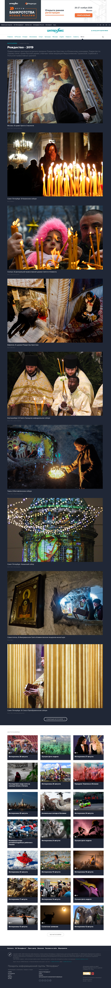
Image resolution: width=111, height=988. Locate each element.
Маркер (10, 977)
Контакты (10, 948)
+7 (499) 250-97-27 (67, 961)
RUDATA (41, 975)
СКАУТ (10, 975)
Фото (82, 37)
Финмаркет (49, 25)
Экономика (33, 37)
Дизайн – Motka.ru (87, 981)
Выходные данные (87, 979)
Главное (10, 37)
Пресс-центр (32, 948)
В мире (25, 37)
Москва (55, 37)
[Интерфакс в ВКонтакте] (45, 980)
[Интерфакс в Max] (50, 980)
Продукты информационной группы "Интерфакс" (33, 966)
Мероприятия (62, 948)
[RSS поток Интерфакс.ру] (48, 980)
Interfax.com (28, 25)
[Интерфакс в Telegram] (42, 980)
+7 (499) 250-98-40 (54, 961)
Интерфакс (55, 30)
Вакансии (40, 948)
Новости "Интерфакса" (44, 972)
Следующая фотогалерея (55, 719)
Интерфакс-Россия (38, 25)
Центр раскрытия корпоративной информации (50, 977)
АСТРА (10, 978)
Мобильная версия (6, 25)
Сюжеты (76, 37)
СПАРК (10, 972)
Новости (68, 37)
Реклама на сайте (51, 948)
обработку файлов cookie (82, 959)
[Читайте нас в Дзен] (40, 980)
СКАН (40, 973)
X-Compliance (11, 973)
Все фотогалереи (55, 934)
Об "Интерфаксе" (19, 25)
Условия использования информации (92, 977)
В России (18, 37)
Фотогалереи (12, 43)
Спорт (41, 37)
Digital (62, 37)
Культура (48, 37)
